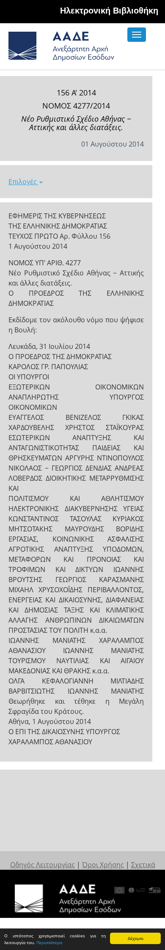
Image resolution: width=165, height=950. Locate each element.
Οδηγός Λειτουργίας (42, 864)
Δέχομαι (135, 938)
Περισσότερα (49, 942)
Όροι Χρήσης (103, 864)
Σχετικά (143, 864)
